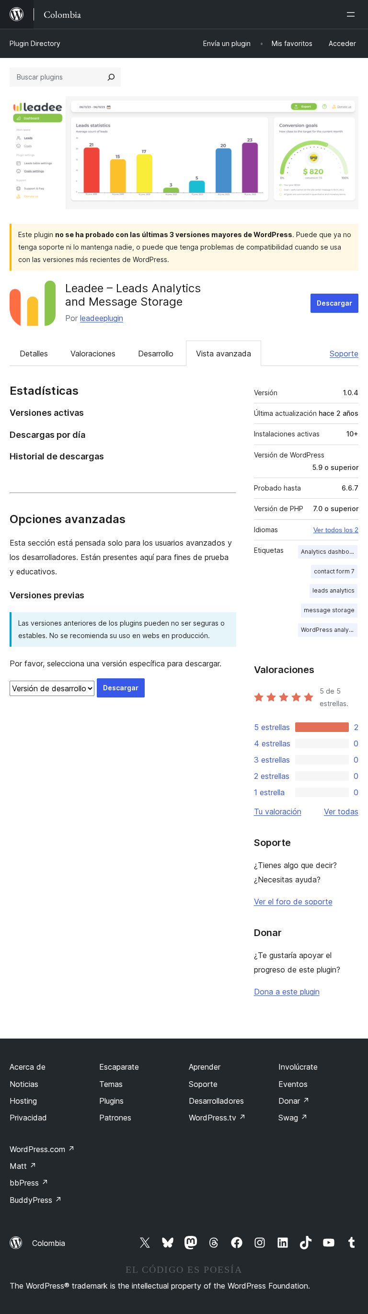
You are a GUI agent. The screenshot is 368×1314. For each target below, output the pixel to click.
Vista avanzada (223, 353)
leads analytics (333, 590)
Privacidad (28, 1117)
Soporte (344, 353)
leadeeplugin (101, 318)
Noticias (24, 1084)
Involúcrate (298, 1067)
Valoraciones (92, 353)
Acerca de (28, 1067)
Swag (293, 1117)
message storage (329, 610)
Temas (111, 1084)
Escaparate (119, 1067)
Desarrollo (155, 353)
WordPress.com (42, 1149)
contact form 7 (334, 571)
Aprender (204, 1067)
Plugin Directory (35, 43)
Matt (23, 1166)
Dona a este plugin (287, 991)
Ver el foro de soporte (293, 901)
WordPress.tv (217, 1117)
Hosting (23, 1101)
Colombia (48, 1243)
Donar (294, 1101)
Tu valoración (277, 811)
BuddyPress (36, 1200)
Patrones (115, 1117)
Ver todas (341, 811)
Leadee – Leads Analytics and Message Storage (133, 295)
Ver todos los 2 (335, 530)
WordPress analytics (329, 629)
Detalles (34, 353)
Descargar (334, 303)
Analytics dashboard (329, 551)
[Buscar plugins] (111, 77)
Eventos (293, 1084)
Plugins (111, 1101)
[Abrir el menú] (352, 14)
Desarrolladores (216, 1101)
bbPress (29, 1183)
